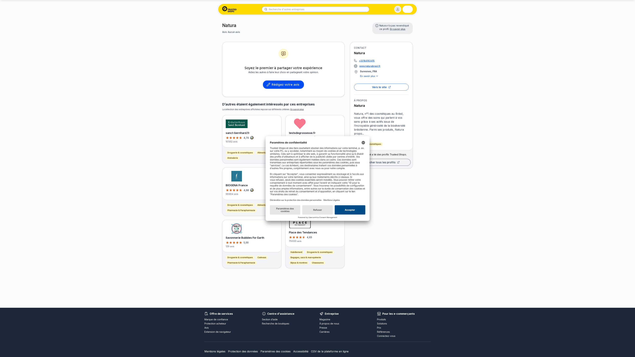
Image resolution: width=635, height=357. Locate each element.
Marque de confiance (216, 319)
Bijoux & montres (299, 262)
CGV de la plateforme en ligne (330, 351)
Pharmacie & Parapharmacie (241, 210)
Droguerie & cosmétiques (240, 152)
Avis (206, 327)
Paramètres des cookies (275, 351)
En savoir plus (397, 29)
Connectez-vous (386, 336)
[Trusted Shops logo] (229, 9)
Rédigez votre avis (285, 84)
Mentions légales (214, 351)
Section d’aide (270, 319)
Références (383, 331)
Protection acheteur (215, 323)
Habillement (296, 252)
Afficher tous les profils (380, 162)
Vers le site (379, 87)
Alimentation (263, 152)
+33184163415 (367, 60)
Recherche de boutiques (275, 323)
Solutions (382, 323)
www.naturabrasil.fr (369, 66)
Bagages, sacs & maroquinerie (306, 257)
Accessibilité (300, 351)
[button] (397, 9)
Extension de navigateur (217, 331)
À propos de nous (329, 323)
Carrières (324, 331)
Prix (379, 327)
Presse (323, 327)
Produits (381, 319)
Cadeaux (261, 257)
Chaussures (318, 262)
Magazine (324, 319)
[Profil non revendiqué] (376, 25)
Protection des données (243, 351)
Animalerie (232, 158)
